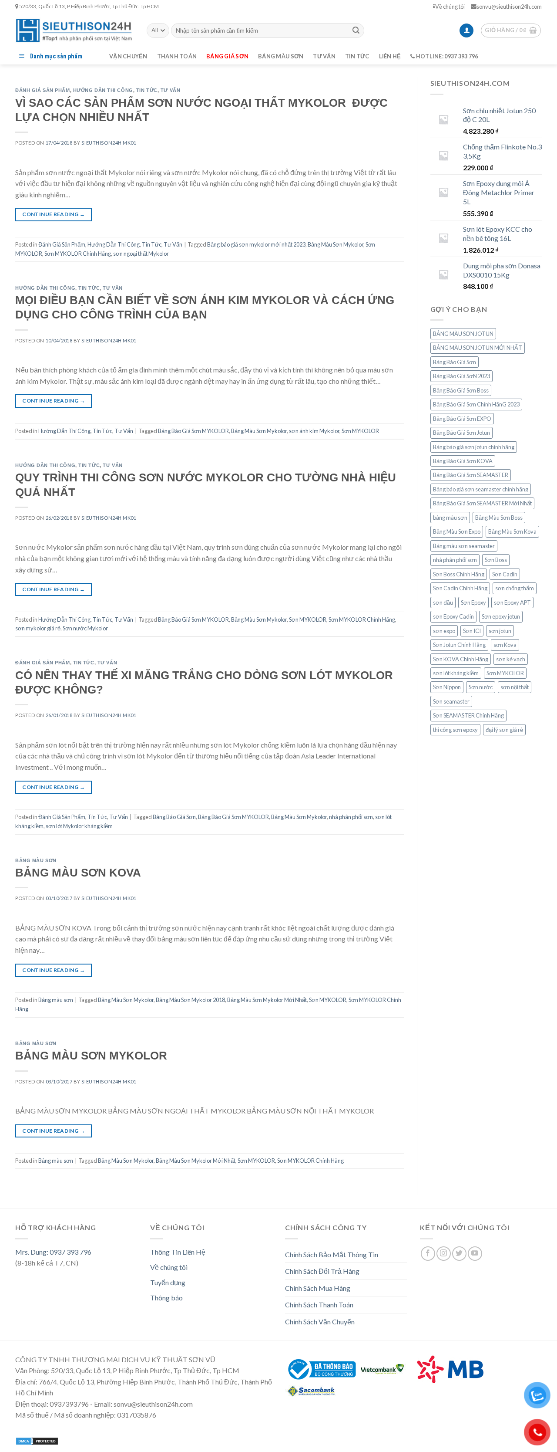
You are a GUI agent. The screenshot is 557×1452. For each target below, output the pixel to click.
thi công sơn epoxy (455, 729)
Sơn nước (481, 687)
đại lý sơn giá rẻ (504, 729)
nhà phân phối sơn (351, 816)
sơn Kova (505, 644)
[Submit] (356, 30)
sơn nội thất (514, 687)
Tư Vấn (170, 90)
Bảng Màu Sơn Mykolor (335, 244)
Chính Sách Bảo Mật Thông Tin (331, 1254)
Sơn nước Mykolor (85, 628)
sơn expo (444, 630)
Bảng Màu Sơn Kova (512, 531)
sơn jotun (500, 630)
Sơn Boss (496, 559)
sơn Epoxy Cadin (453, 616)
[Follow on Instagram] (443, 1253)
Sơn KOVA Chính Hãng (460, 659)
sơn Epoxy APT (512, 602)
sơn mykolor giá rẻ (37, 628)
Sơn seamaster (451, 701)
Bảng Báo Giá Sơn (174, 816)
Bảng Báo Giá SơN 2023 (461, 375)
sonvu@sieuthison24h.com (509, 6)
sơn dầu (443, 602)
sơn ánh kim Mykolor (314, 430)
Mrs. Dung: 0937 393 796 (53, 1252)
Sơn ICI (472, 630)
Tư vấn (324, 56)
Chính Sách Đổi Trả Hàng (322, 1271)
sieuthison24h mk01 (108, 143)
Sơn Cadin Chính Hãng (460, 588)
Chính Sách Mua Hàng (317, 1288)
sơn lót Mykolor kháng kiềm (79, 825)
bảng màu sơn (450, 517)
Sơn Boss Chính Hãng (458, 574)
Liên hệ (390, 56)
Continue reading (53, 214)
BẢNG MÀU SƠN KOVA (78, 872)
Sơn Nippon (447, 687)
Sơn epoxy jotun (501, 616)
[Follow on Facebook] (428, 1253)
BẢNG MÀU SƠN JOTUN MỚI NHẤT (477, 347)
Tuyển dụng (167, 1282)
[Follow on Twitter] (459, 1253)
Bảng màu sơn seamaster (464, 545)
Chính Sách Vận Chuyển (320, 1321)
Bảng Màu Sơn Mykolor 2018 (190, 999)
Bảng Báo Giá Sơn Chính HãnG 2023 (476, 404)
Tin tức (357, 56)
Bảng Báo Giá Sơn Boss (461, 390)
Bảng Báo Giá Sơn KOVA (463, 460)
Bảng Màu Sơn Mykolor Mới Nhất (267, 999)
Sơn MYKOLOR (360, 430)
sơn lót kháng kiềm (456, 673)
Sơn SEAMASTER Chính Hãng (468, 715)
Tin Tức (147, 90)
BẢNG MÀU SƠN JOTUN (463, 333)
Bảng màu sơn (280, 56)
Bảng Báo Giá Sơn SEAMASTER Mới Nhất (482, 503)
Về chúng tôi (450, 6)
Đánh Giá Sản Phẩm (42, 90)
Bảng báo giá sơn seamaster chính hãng (480, 489)
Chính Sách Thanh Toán (319, 1304)
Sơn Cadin (504, 574)
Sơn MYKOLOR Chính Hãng (77, 253)
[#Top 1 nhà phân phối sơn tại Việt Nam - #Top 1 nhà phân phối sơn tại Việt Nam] (74, 30)
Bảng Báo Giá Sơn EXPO (462, 418)
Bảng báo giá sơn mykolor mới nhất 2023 (256, 244)
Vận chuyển (128, 56)
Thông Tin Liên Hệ (177, 1252)
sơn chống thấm (514, 588)
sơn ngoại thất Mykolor (141, 253)
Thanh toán (177, 56)
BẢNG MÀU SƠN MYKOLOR (91, 1055)
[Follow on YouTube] (475, 1253)
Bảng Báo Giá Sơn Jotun (461, 432)
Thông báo (166, 1297)
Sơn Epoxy (473, 602)
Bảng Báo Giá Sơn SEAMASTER (470, 474)
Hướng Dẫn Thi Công (103, 90)
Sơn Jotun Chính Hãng (459, 644)
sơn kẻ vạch (510, 659)
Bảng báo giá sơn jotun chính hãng (473, 446)
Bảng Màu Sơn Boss (499, 517)
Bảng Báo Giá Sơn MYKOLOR (193, 430)
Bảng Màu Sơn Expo (456, 531)
